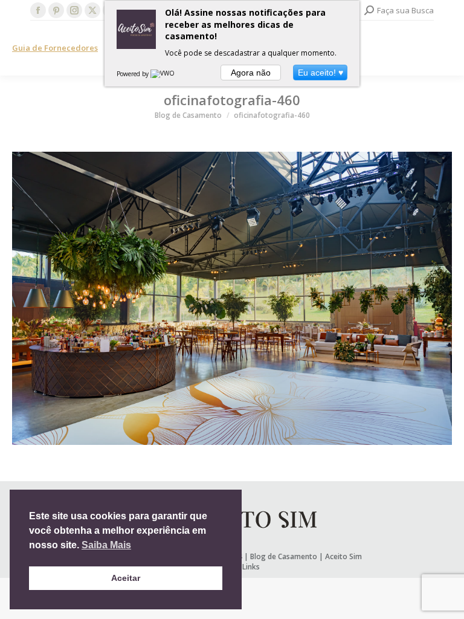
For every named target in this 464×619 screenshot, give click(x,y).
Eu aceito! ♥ (320, 72)
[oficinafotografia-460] (232, 298)
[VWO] (163, 74)
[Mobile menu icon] (444, 48)
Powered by (133, 74)
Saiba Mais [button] (106, 545)
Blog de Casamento (283, 556)
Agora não (251, 72)
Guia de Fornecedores (55, 47)
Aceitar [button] (125, 578)
